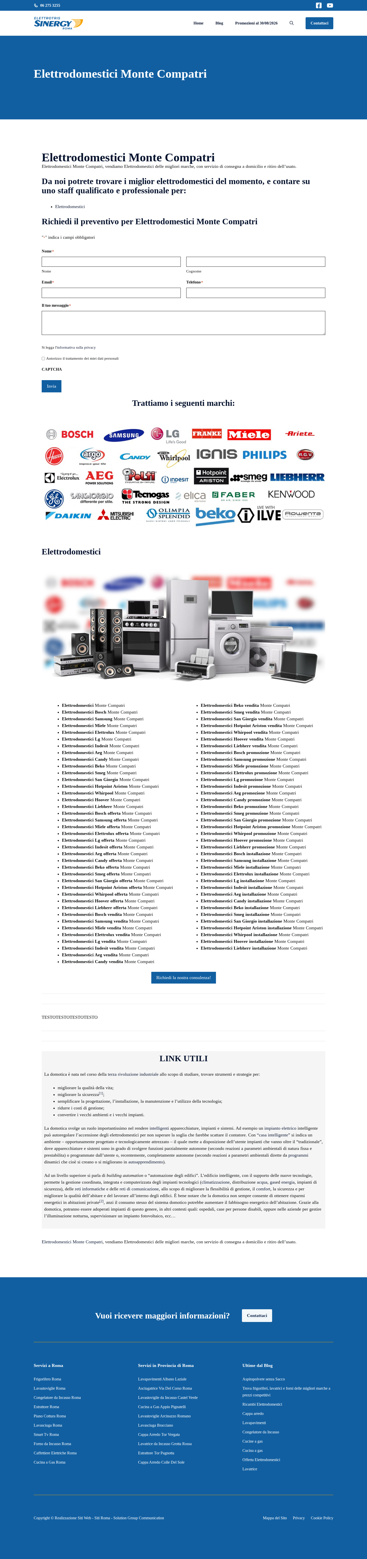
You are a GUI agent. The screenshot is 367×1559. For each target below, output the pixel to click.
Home (198, 23)
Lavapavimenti (254, 1423)
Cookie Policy (322, 1518)
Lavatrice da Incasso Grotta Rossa (165, 1444)
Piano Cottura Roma (50, 1416)
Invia (51, 386)
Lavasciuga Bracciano (155, 1425)
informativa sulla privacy (76, 347)
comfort (263, 1188)
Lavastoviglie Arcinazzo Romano (164, 1416)
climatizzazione (215, 1182)
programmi (298, 1155)
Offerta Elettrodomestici (261, 1460)
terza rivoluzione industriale (133, 1074)
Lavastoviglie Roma (49, 1388)
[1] (101, 1093)
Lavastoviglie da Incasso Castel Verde (168, 1397)
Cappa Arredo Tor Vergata (159, 1434)
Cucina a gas (252, 1450)
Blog (219, 23)
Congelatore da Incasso (260, 1432)
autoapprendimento (145, 1161)
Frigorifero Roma (47, 1379)
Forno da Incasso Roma (52, 1444)
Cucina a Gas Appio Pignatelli (162, 1407)
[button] (292, 23)
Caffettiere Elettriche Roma (55, 1453)
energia (288, 1182)
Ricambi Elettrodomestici (262, 1404)
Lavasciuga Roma (48, 1425)
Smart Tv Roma (46, 1434)
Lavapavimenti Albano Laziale (162, 1379)
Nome (46, 271)
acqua (262, 1182)
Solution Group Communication (138, 1518)
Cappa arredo (253, 1413)
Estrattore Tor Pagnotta (156, 1453)
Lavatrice (249, 1469)
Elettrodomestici (70, 206)
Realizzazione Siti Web (73, 1518)
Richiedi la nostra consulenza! (183, 977)
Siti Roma (102, 1518)
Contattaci (319, 23)
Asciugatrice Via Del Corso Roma (165, 1388)
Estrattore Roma (46, 1407)
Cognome (193, 271)
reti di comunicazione (139, 1188)
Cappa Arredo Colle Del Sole (161, 1462)
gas (273, 1182)
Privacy (299, 1518)
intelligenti (159, 1128)
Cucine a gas (252, 1441)
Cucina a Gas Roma (49, 1462)
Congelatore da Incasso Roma (57, 1397)
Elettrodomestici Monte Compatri (72, 1241)
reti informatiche (90, 1188)
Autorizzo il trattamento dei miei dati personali (82, 358)
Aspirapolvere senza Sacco (263, 1379)
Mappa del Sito (275, 1518)
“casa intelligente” (273, 1134)
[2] (101, 1201)
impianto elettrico (280, 1128)
